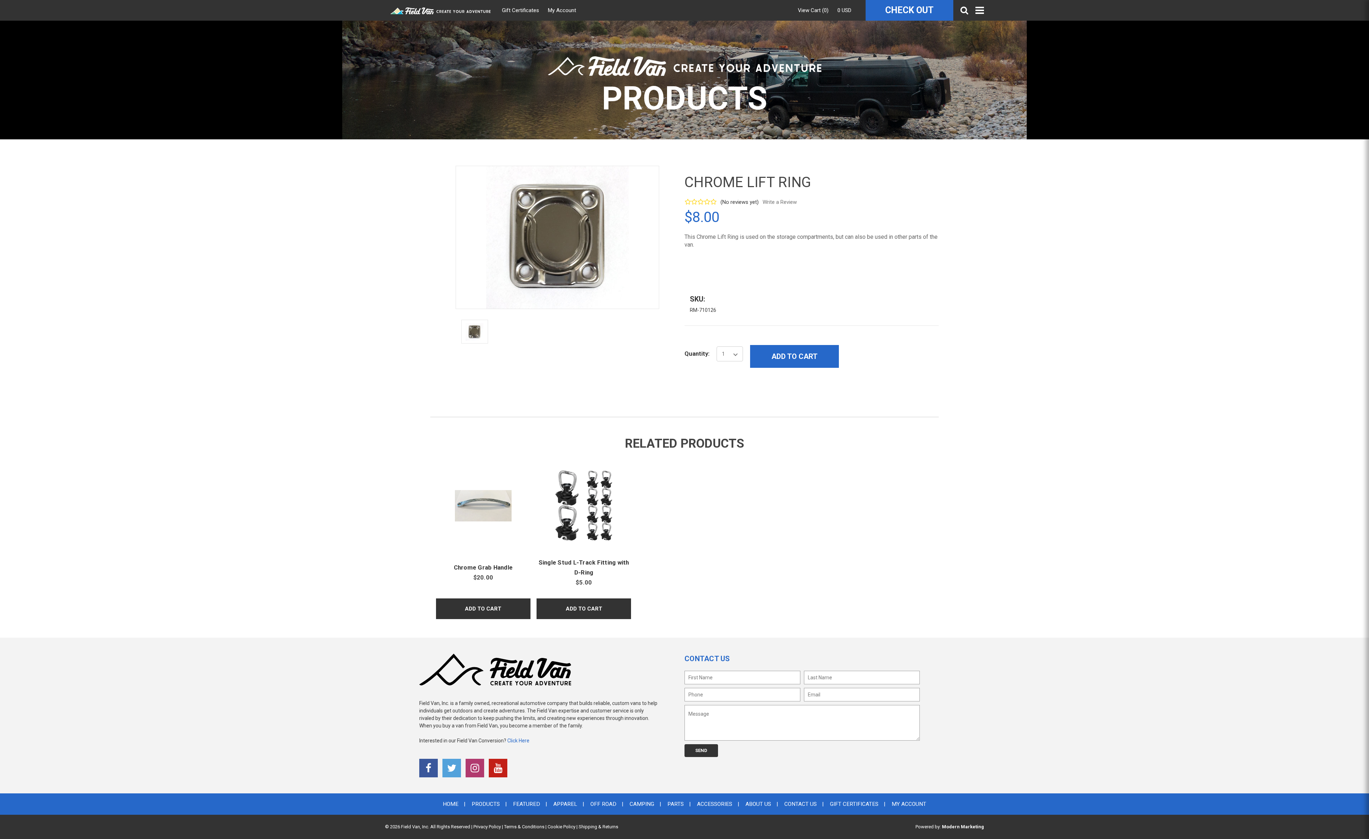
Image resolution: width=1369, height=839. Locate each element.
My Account (562, 10)
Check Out (909, 10)
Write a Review (780, 202)
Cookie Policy (561, 826)
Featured (526, 804)
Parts (675, 804)
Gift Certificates (520, 10)
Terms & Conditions (524, 826)
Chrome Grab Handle (483, 567)
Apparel (565, 804)
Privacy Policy (487, 826)
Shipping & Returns (598, 826)
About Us (758, 804)
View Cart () (813, 10)
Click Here (518, 740)
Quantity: (696, 353)
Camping (642, 804)
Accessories (714, 804)
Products (486, 804)
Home (450, 804)
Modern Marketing (963, 826)
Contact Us (800, 804)
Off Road (603, 804)
